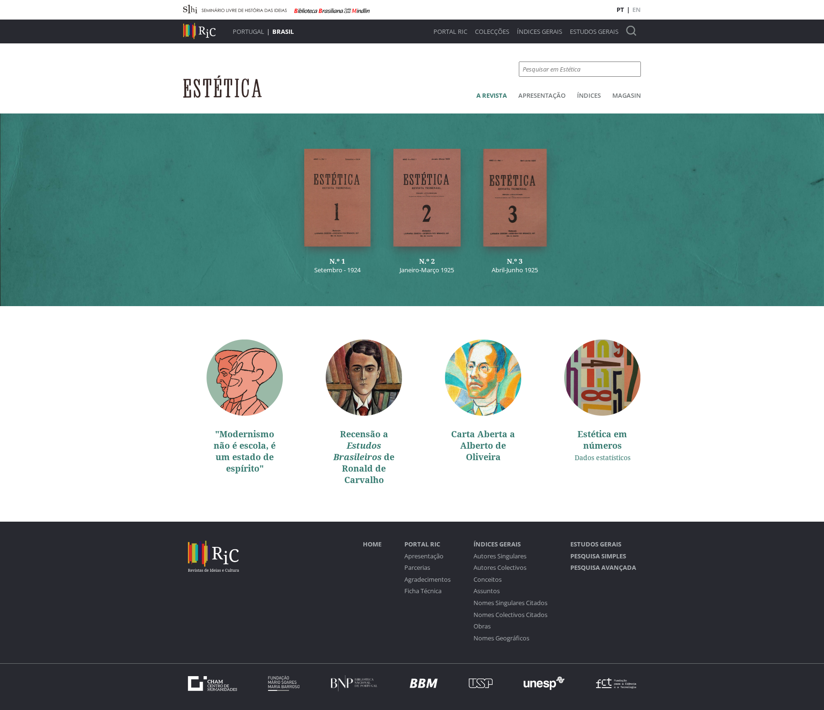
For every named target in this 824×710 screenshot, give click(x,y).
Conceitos (488, 579)
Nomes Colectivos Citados (510, 614)
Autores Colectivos (500, 567)
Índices (589, 95)
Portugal (248, 31)
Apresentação (542, 95)
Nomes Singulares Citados (510, 603)
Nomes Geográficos (501, 638)
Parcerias (417, 567)
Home (372, 544)
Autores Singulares (500, 556)
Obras (482, 626)
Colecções (492, 31)
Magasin (626, 95)
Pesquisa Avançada (603, 567)
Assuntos (487, 591)
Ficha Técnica (423, 591)
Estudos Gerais (594, 31)
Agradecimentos (427, 579)
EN (636, 9)
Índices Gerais (539, 31)
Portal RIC (450, 31)
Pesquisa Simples (598, 556)
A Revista (491, 95)
